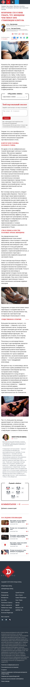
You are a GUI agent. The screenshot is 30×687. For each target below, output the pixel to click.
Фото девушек (5, 610)
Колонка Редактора (7, 612)
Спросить (6, 118)
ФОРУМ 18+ (19, 610)
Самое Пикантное (21, 597)
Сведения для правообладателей (10, 676)
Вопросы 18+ (19, 607)
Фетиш (18, 602)
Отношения (4, 592)
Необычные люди (6, 607)
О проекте (4, 669)
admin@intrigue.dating (7, 588)
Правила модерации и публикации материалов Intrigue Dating (14, 673)
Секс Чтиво (19, 600)
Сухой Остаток (20, 592)
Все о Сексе (19, 595)
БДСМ (17, 605)
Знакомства (4, 595)
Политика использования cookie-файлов (12, 678)
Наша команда (5, 681)
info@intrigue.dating (6, 585)
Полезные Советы (6, 602)
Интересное (4, 597)
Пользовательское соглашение (9, 667)
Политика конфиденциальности (10, 664)
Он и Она (3, 600)
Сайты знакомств (6, 605)
